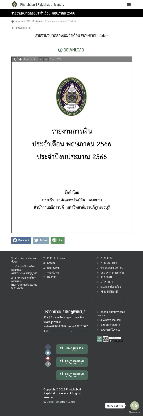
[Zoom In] (46, 59)
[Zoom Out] (40, 59)
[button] (72, 349)
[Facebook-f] (48, 347)
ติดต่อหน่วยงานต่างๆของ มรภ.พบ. (111, 313)
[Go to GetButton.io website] (134, 412)
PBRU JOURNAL (108, 262)
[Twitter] (48, 353)
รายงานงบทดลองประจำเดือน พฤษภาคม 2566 (43, 13)
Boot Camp (52, 267)
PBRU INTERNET (108, 291)
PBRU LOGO (105, 258)
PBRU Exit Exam (55, 258)
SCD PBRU (105, 277)
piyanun (39, 21)
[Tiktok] (48, 364)
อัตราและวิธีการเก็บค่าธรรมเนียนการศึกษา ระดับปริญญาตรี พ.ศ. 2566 (24, 282)
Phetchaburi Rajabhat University (42, 4)
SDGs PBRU (105, 281)
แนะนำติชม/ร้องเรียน (109, 329)
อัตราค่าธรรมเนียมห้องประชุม (24, 260)
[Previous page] (14, 59)
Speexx (50, 262)
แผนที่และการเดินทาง (109, 324)
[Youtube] (48, 358)
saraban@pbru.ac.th (60, 330)
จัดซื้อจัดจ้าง (52, 272)
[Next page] (20, 59)
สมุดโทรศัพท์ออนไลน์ (109, 319)
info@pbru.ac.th (81, 330)
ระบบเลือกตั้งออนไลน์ (109, 286)
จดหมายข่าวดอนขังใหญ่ (110, 267)
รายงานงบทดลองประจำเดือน (62, 21)
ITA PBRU (51, 277)
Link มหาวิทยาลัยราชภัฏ (111, 272)
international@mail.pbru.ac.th (59, 335)
